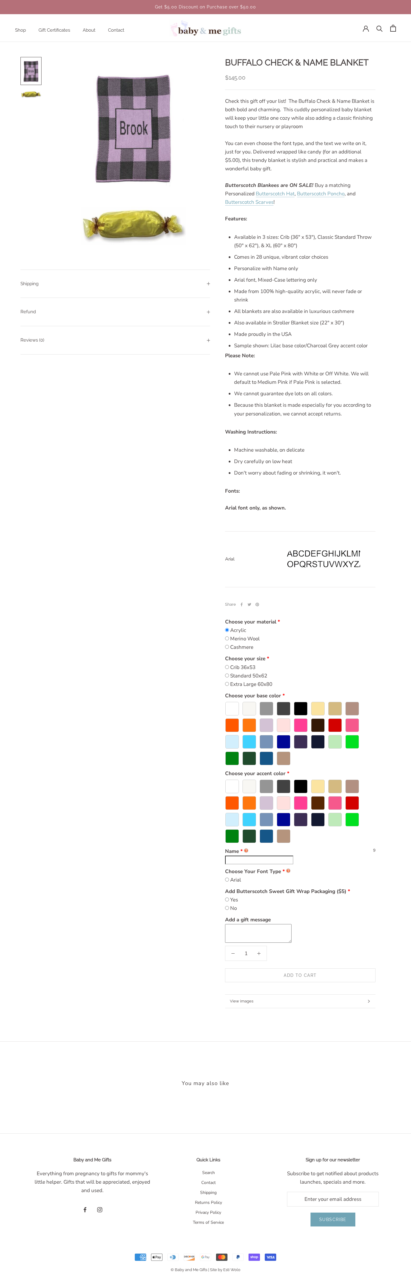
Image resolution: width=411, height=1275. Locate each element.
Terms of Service (208, 1222)
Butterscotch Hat (275, 193)
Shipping (29, 283)
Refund (28, 311)
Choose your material (250, 621)
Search (208, 1173)
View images (241, 1001)
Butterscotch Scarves (249, 202)
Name (234, 851)
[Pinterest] (257, 604)
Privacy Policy (208, 1212)
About (89, 30)
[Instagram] (99, 1209)
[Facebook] (241, 604)
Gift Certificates (54, 30)
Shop (20, 30)
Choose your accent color (255, 773)
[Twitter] (249, 604)
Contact (116, 30)
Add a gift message (248, 919)
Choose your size (245, 658)
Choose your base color (253, 695)
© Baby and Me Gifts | (190, 1269)
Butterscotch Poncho (321, 193)
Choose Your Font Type (253, 871)
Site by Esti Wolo (225, 1269)
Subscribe (333, 1219)
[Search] (379, 28)
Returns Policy (208, 1202)
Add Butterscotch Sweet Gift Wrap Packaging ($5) (285, 891)
